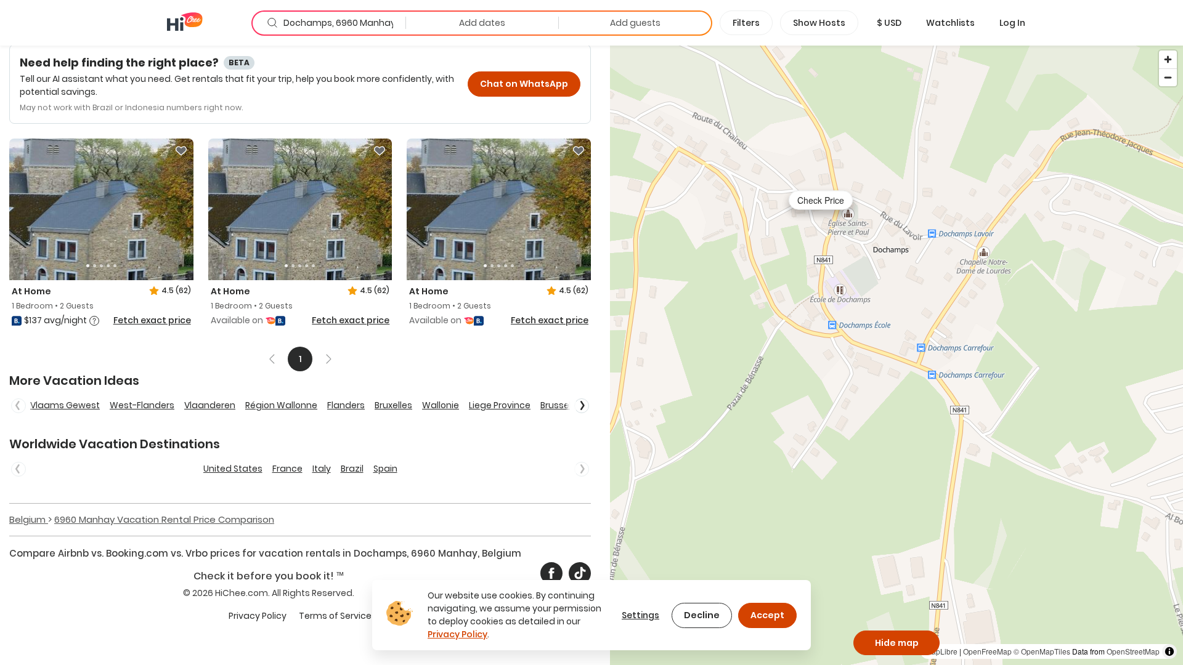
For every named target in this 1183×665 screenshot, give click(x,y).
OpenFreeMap (987, 651)
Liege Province (500, 405)
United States (232, 468)
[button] (889, 23)
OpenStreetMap (1133, 651)
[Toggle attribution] (1169, 651)
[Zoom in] (1168, 59)
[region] (896, 354)
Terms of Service (335, 616)
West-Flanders (142, 405)
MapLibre (941, 651)
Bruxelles (393, 405)
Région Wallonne (281, 405)
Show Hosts (819, 23)
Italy (321, 468)
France (287, 468)
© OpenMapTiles (1042, 651)
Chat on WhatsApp (524, 84)
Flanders (346, 405)
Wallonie (440, 405)
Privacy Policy (258, 616)
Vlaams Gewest (65, 405)
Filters (746, 23)
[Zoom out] (1168, 77)
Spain (385, 468)
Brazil (352, 468)
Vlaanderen (209, 405)
